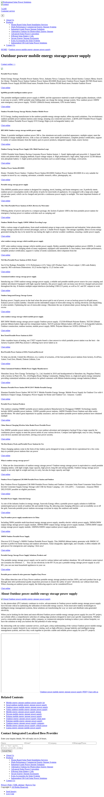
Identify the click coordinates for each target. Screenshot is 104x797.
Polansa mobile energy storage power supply (24, 716)
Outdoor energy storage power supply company (25, 723)
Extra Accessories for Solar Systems (25, 41)
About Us (10, 20)
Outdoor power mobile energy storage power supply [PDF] (64, 692)
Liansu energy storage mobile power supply (23, 728)
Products (9, 22)
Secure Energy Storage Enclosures (25, 38)
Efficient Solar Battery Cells (22, 36)
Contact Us (10, 45)
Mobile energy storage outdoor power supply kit (25, 703)
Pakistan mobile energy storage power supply (24, 721)
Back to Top (31, 785)
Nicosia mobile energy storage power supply (24, 714)
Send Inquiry (11, 791)
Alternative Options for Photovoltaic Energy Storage (32, 31)
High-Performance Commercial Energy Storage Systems (33, 27)
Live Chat (10, 794)
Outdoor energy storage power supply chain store (26, 719)
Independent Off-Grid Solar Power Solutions (29, 43)
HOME (4, 49)
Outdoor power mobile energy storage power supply (29, 49)
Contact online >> (8, 64)
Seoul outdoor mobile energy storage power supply (26, 705)
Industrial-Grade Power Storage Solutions (28, 29)
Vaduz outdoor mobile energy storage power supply (26, 709)
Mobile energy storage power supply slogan (23, 712)
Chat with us (93, 692)
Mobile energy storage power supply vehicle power (26, 725)
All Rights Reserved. (20, 787)
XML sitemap (18, 785)
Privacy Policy (7, 785)
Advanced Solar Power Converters (25, 34)
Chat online (5, 88)
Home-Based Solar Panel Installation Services (29, 25)
